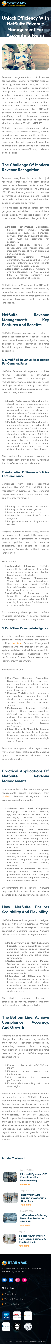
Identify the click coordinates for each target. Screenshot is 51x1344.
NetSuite (17, 643)
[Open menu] (47, 3)
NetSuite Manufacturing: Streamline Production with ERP (34, 1218)
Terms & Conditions (14, 1299)
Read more (25, 1184)
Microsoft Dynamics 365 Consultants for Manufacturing (33, 1177)
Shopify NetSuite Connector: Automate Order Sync (33, 1198)
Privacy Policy (11, 1304)
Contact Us (10, 1294)
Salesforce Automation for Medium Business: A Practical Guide (32, 1239)
